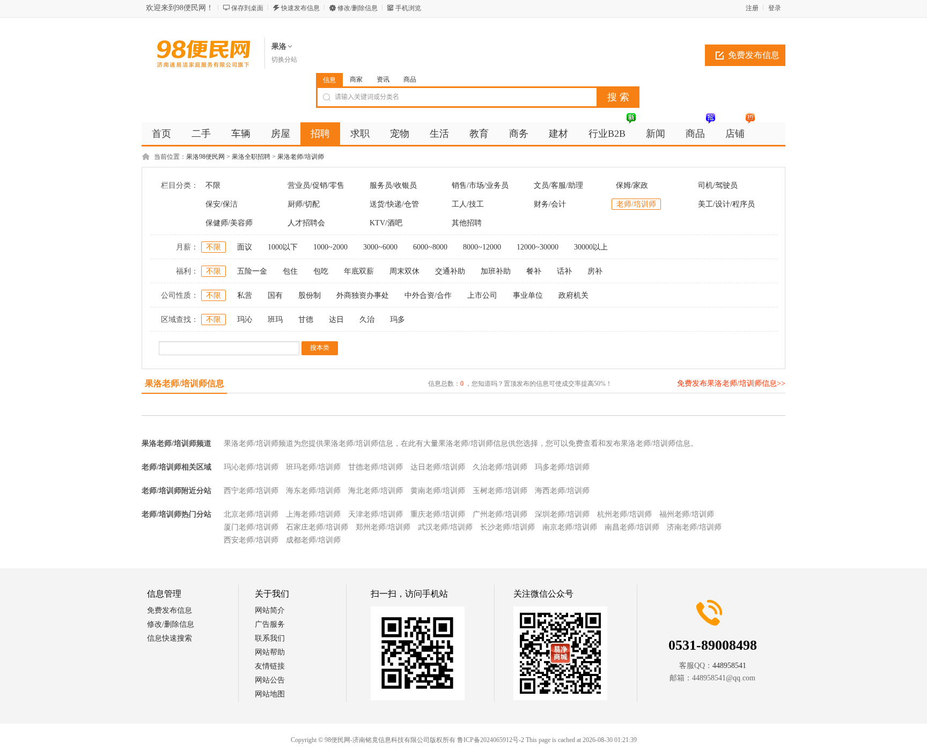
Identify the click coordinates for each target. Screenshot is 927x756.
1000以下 (283, 247)
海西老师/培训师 (562, 491)
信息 (329, 80)
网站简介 (270, 610)
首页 (161, 133)
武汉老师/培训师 (445, 527)
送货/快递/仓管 (394, 204)
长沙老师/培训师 (507, 527)
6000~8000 (430, 247)
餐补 (533, 271)
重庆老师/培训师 (437, 514)
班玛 (275, 319)
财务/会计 (550, 204)
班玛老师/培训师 (313, 467)
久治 (366, 319)
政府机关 (573, 295)
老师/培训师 (636, 204)
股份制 (309, 295)
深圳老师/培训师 (562, 514)
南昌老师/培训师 (632, 527)
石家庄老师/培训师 (317, 527)
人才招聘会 (306, 223)
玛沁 (244, 319)
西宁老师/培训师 (251, 491)
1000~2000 (330, 247)
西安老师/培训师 (251, 540)
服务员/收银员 (393, 185)
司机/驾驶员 (718, 185)
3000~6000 (380, 247)
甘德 (305, 319)
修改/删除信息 (357, 8)
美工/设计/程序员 (726, 204)
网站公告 (270, 680)
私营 (244, 295)
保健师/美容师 (229, 223)
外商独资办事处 (362, 295)
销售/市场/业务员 (480, 185)
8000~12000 (482, 247)
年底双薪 (359, 271)
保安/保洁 (221, 204)
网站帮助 (270, 652)
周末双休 (404, 271)
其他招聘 (467, 223)
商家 (356, 79)
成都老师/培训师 (313, 540)
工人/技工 (468, 204)
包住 (290, 271)
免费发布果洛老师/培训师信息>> (731, 383)
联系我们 (270, 638)
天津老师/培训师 (375, 514)
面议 (244, 247)
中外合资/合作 (428, 295)
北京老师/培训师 (251, 514)
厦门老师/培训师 (251, 527)
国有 (275, 295)
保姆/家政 (632, 185)
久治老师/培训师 (500, 467)
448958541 (729, 666)
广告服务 (270, 624)
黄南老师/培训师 (437, 491)
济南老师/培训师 (694, 527)
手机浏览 (408, 8)
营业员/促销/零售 (316, 185)
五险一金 (252, 271)
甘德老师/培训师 (375, 467)
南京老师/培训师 (569, 527)
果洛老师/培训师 (300, 156)
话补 (564, 271)
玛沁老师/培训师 (251, 467)
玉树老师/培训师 (500, 491)
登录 (774, 8)
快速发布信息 (300, 8)
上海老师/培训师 (313, 514)
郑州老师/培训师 (383, 527)
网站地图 (270, 694)
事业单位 (528, 295)
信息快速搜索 (169, 638)
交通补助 (450, 271)
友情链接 (270, 666)
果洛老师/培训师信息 (184, 383)
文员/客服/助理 (558, 185)
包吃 (320, 271)
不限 (212, 185)
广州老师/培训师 (500, 514)
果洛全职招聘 (251, 156)
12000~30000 (537, 247)
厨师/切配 (304, 204)
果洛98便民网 (205, 156)
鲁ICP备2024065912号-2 (490, 740)
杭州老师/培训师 (624, 514)
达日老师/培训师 (437, 467)
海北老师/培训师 (375, 491)
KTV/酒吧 (386, 223)
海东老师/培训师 (313, 491)
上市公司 (482, 295)
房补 (594, 271)
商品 (409, 79)
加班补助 (496, 271)
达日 (336, 319)
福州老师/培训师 (686, 514)
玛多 (397, 319)
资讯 (383, 79)
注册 (752, 8)
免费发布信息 (753, 55)
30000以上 (591, 247)
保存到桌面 (247, 8)
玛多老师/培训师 (562, 467)
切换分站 (284, 59)
